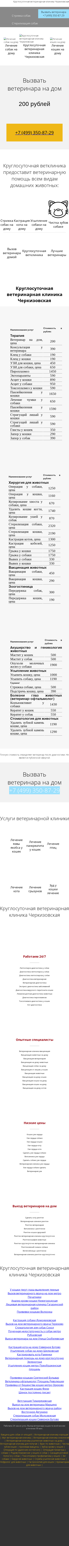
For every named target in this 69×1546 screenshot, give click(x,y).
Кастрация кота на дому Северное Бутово (34, 1347)
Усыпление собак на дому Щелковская (34, 1351)
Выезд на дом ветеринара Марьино (34, 1404)
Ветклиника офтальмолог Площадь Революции (34, 1381)
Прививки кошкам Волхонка (34, 1312)
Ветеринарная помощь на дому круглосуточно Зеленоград (34, 1360)
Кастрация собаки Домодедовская (34, 1320)
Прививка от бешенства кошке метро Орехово (34, 1385)
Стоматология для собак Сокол (34, 1327)
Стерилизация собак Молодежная (34, 1415)
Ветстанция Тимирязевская (34, 1401)
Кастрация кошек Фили (34, 1388)
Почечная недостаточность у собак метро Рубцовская (34, 1333)
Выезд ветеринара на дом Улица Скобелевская (34, 1338)
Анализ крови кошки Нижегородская (34, 1300)
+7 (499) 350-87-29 (34, 790)
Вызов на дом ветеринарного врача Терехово (34, 1324)
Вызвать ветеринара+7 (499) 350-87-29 (53, 13)
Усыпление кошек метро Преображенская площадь (34, 1367)
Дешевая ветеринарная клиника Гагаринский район (34, 1306)
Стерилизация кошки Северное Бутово (34, 1419)
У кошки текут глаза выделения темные (34, 1289)
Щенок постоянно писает (35, 1392)
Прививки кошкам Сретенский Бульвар (34, 1377)
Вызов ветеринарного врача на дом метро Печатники (34, 1295)
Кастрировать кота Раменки (34, 1354)
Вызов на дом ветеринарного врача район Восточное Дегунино (34, 1410)
